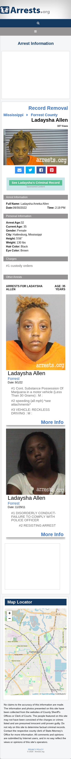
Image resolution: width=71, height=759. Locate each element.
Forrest (13, 378)
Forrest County (44, 115)
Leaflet (35, 693)
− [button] (9, 618)
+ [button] (9, 613)
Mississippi (13, 115)
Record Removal (48, 108)
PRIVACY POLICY (35, 749)
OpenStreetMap (48, 693)
